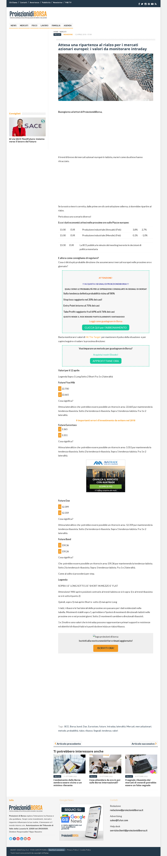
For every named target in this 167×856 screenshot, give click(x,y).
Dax (85, 726)
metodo (62, 730)
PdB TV (68, 2)
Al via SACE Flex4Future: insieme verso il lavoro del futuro (26, 140)
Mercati (24, 26)
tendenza (106, 730)
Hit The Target (93, 337)
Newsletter (58, 2)
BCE (66, 726)
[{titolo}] (139, 4)
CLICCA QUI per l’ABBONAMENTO (106, 327)
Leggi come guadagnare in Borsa (105, 321)
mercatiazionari (143, 726)
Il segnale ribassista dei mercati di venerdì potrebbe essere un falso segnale (140, 782)
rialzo (81, 730)
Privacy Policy (72, 850)
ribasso (89, 730)
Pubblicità (46, 2)
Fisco (34, 26)
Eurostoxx (93, 726)
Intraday (111, 726)
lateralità (121, 726)
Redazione (68, 34)
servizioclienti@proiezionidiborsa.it (128, 830)
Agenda (67, 26)
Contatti (23, 2)
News (13, 26)
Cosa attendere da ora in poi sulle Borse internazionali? (104, 781)
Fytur (46, 853)
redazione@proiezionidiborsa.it (126, 810)
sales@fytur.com (119, 820)
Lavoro (44, 26)
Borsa (73, 726)
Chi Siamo (13, 2)
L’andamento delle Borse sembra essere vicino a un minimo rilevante (67, 782)
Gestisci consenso (56, 850)
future (102, 726)
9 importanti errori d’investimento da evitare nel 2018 (105, 420)
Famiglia (56, 26)
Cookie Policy (85, 850)
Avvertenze (34, 2)
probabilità (72, 730)
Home (55, 32)
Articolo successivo (143, 743)
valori (115, 730)
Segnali (97, 730)
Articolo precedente (69, 743)
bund (79, 726)
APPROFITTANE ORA (106, 360)
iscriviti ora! (105, 648)
